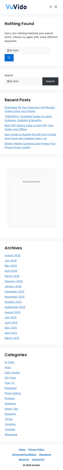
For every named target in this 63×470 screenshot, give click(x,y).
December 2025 (14, 291)
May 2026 (11, 265)
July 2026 (11, 260)
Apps (8, 367)
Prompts (10, 398)
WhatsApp (11, 434)
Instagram (11, 388)
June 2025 (11, 322)
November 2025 (14, 296)
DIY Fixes (10, 377)
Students (10, 413)
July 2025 (11, 317)
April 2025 (11, 332)
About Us (24, 459)
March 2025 (12, 338)
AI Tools (9, 362)
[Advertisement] (31, 204)
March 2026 (12, 276)
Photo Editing (13, 393)
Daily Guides (12, 372)
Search (9, 75)
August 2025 (12, 312)
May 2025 (11, 327)
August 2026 (12, 255)
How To (9, 382)
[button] (50, 6)
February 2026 (14, 281)
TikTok (9, 419)
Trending (10, 424)
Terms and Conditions (24, 454)
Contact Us (38, 459)
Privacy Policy (36, 449)
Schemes (10, 403)
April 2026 (11, 270)
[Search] (9, 57)
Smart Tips (11, 408)
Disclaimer (45, 454)
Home (22, 449)
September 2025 (15, 307)
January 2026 (13, 286)
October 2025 (13, 301)
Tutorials (10, 429)
